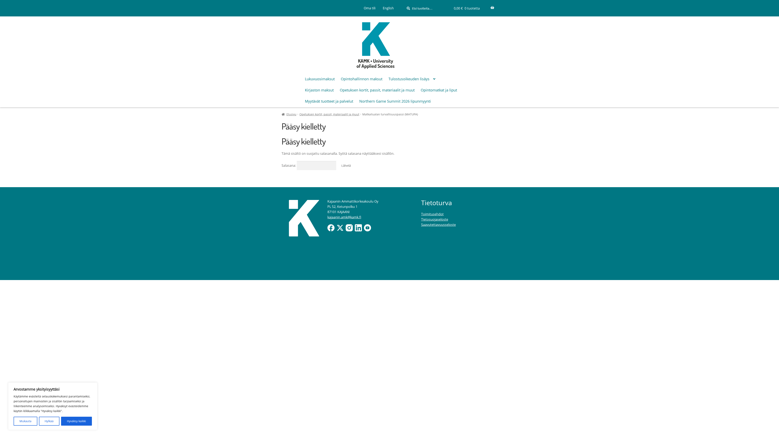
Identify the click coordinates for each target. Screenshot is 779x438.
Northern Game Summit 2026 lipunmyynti (395, 101)
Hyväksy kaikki (76, 421)
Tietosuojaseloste (434, 219)
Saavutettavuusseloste (438, 224)
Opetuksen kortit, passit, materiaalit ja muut (377, 90)
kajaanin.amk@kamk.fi (344, 217)
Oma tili (370, 8)
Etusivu (291, 114)
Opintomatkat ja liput (439, 90)
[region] (52, 406)
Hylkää (49, 421)
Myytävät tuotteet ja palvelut (329, 101)
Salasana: (289, 165)
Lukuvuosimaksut (320, 78)
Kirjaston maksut (319, 90)
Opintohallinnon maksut (361, 78)
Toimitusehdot (432, 214)
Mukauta (25, 421)
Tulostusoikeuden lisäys (408, 78)
